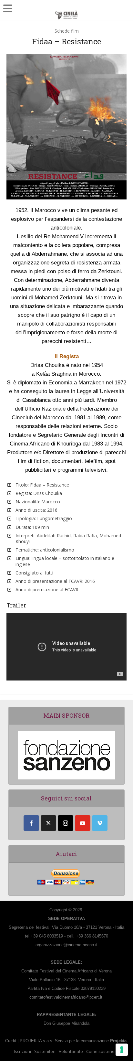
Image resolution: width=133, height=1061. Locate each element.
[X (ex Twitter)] (48, 823)
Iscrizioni (22, 1051)
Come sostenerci (102, 1051)
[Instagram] (65, 823)
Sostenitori (45, 1051)
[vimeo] (99, 823)
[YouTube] (82, 823)
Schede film (67, 31)
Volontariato (71, 1051)
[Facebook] (31, 823)
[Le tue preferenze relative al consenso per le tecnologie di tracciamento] (122, 1050)
